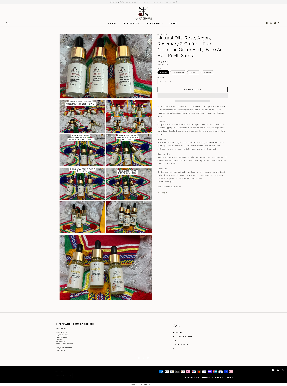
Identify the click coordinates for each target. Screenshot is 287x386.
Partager (163, 192)
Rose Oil (163, 72)
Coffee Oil (194, 72)
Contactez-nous (180, 345)
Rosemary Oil (178, 72)
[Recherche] (7, 22)
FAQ (174, 340)
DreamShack (227, 377)
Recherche (177, 333)
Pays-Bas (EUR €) (62, 375)
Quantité (161, 77)
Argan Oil (208, 72)
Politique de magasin (182, 337)
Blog (175, 348)
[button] (193, 95)
